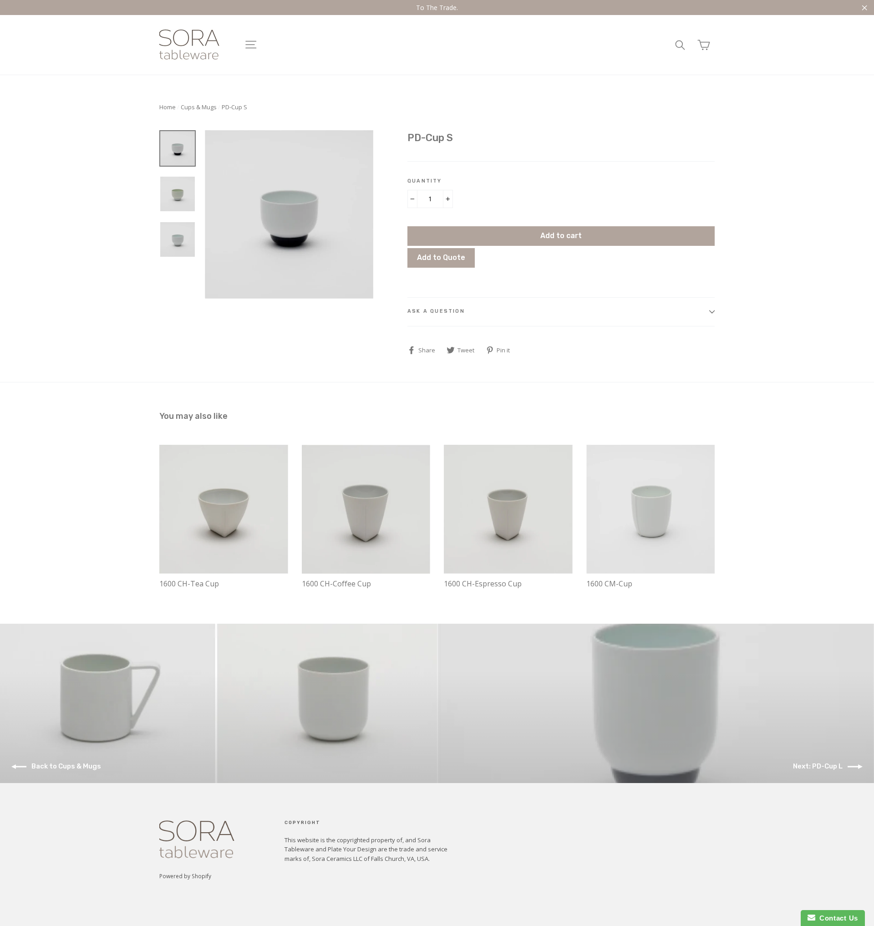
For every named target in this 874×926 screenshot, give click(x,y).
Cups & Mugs (199, 107)
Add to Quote (441, 257)
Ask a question (436, 311)
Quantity (424, 181)
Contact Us (836, 918)
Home (167, 107)
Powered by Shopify (185, 876)
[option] (289, 214)
